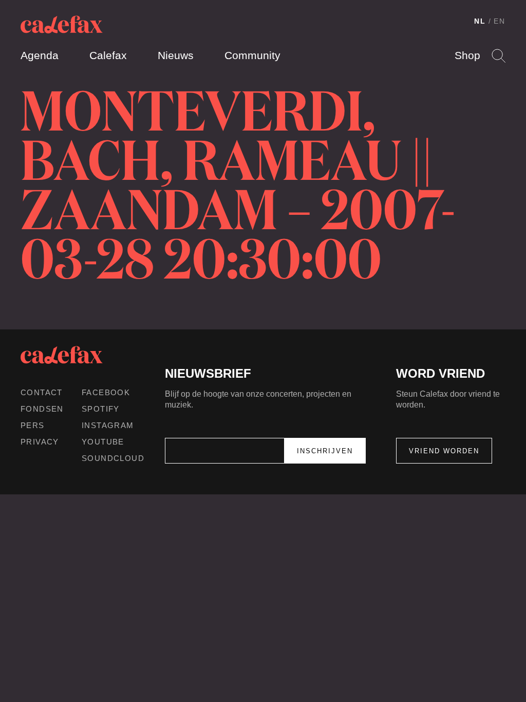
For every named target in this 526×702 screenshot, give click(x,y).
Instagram (108, 425)
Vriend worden (444, 451)
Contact (42, 392)
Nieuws (176, 55)
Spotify (101, 408)
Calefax (108, 55)
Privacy (40, 441)
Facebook (106, 392)
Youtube (103, 441)
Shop (467, 55)
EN (499, 21)
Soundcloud (113, 458)
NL (480, 21)
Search (498, 56)
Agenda (40, 55)
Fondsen (42, 408)
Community (252, 55)
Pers (33, 425)
